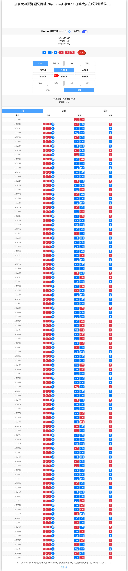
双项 (48, 90)
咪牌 (82, 52)
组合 (40, 83)
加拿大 (40, 63)
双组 (79, 90)
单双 (87, 83)
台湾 (71, 63)
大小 (71, 83)
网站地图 (64, 567)
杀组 (56, 83)
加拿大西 (56, 63)
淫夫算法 (64, 70)
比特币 (88, 63)
